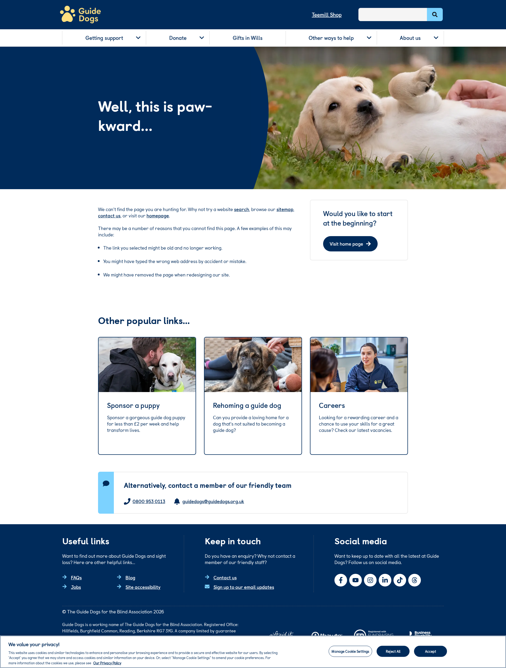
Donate (178, 38)
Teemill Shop (327, 14)
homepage (158, 215)
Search (435, 14)
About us (410, 38)
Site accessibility (142, 586)
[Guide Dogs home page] (80, 14)
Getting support (104, 38)
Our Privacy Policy (107, 662)
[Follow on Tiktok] (399, 580)
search (241, 209)
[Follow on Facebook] (340, 580)
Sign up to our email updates (243, 586)
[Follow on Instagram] (370, 580)
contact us (109, 215)
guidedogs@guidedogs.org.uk (213, 501)
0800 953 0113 (149, 501)
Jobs (76, 586)
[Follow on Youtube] (355, 580)
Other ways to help (331, 38)
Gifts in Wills (247, 38)
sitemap (284, 209)
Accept (430, 651)
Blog (130, 577)
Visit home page (346, 243)
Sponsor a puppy (133, 405)
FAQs (76, 577)
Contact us (225, 577)
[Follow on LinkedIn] (385, 580)
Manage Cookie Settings (350, 651)
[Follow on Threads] (414, 580)
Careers (332, 405)
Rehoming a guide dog (247, 405)
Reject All (393, 651)
